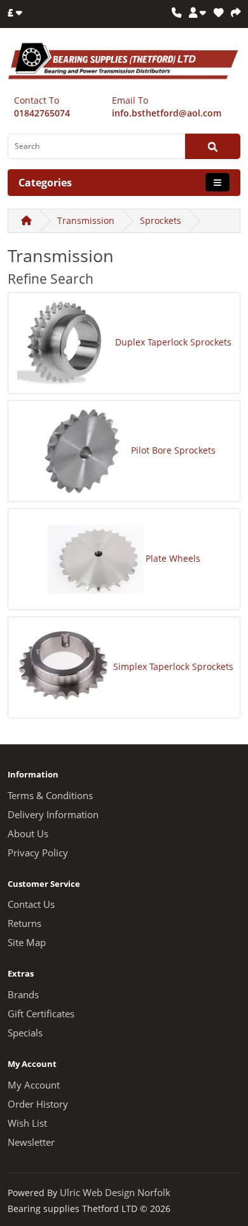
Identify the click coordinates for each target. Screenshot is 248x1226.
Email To (130, 100)
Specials (25, 1033)
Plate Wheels (173, 558)
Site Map (27, 942)
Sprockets (160, 220)
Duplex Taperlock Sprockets (173, 342)
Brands (23, 994)
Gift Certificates (41, 1014)
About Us (28, 833)
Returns (24, 923)
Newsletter (31, 1142)
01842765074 (42, 113)
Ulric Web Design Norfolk (115, 1192)
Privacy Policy (38, 853)
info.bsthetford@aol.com (166, 113)
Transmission (85, 220)
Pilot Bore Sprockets (173, 450)
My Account (34, 1085)
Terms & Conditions (50, 795)
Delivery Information (53, 814)
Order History (38, 1104)
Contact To (36, 100)
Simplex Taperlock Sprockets (173, 666)
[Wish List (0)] (218, 12)
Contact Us (31, 904)
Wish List (27, 1123)
